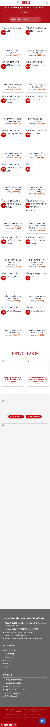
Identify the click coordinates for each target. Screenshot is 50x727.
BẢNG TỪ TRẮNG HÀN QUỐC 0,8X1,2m (13, 332)
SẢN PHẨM (33, 710)
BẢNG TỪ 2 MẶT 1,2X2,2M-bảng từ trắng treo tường (37, 189)
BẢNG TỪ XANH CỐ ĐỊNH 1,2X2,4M (37, 120)
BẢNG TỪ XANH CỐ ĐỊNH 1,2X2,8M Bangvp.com (13, 120)
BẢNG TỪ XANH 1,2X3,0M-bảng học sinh (37, 86)
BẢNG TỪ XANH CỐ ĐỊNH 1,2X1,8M (37, 154)
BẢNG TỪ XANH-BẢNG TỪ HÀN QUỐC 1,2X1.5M (13, 188)
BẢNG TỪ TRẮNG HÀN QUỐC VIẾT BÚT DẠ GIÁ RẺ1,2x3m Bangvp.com (37, 226)
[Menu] (3, 3)
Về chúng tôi (10, 650)
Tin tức (8, 660)
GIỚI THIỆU (24, 710)
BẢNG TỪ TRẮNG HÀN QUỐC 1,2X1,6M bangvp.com (37, 262)
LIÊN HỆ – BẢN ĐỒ (34, 711)
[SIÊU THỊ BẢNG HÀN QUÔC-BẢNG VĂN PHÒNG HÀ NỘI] (25, 3)
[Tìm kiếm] (47, 3)
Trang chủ (14, 710)
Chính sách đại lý (11, 696)
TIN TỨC (41, 710)
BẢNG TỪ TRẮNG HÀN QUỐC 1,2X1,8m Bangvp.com (13, 262)
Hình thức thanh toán (13, 683)
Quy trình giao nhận (12, 686)
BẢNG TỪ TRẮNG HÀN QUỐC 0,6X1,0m (37, 332)
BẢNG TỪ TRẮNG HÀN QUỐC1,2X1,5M (13, 297)
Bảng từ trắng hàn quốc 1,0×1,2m (37, 297)
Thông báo (9, 657)
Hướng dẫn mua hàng (13, 680)
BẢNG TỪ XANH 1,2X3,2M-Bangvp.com (12, 86)
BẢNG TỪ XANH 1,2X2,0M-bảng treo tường (12, 154)
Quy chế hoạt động (12, 693)
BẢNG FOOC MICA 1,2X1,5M (12, 52)
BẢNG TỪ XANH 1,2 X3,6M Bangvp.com (37, 52)
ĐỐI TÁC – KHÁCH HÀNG (18, 711)
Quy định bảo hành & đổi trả (16, 690)
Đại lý (7, 664)
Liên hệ (8, 667)
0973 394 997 (9, 725)
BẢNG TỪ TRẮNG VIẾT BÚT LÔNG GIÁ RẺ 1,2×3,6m (13, 225)
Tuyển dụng (9, 654)
